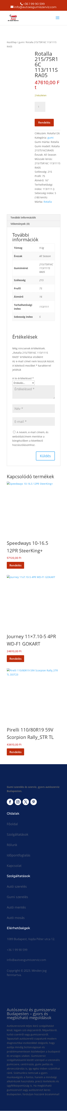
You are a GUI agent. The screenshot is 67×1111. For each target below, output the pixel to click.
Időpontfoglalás (18, 855)
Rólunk (12, 845)
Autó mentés (16, 907)
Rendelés (44, 122)
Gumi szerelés (17, 897)
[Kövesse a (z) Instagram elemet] (18, 802)
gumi (21, 42)
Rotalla (48, 201)
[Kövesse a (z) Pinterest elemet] (33, 802)
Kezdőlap (12, 42)
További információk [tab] (23, 217)
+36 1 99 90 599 (34, 4)
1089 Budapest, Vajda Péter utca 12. (31, 939)
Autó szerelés (17, 886)
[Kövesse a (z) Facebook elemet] (10, 802)
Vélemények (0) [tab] (20, 223)
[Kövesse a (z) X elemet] (26, 802)
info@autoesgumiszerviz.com (26, 960)
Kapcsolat (14, 865)
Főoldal (12, 824)
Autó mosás (16, 918)
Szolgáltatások (17, 834)
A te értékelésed (23, 378)
